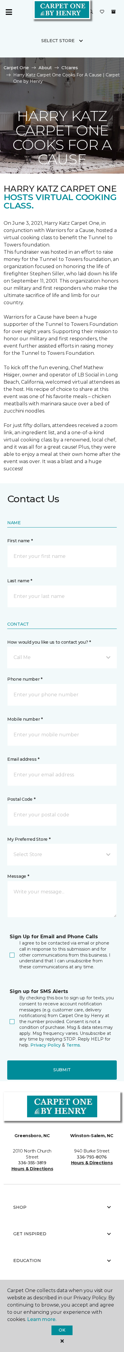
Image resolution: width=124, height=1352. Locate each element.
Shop (19, 1207)
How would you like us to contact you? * (49, 642)
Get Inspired (29, 1233)
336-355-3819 (32, 1162)
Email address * (23, 759)
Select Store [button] (58, 40)
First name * (20, 541)
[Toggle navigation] (9, 12)
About (45, 67)
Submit (62, 1069)
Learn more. (41, 1319)
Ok (62, 1330)
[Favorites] (102, 12)
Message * (18, 876)
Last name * (19, 581)
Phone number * (24, 679)
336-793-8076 (92, 1157)
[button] (91, 12)
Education (27, 1260)
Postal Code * (21, 799)
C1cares (69, 67)
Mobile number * (25, 719)
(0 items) (113, 12)
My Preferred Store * (28, 839)
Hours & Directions (32, 1168)
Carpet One (16, 67)
